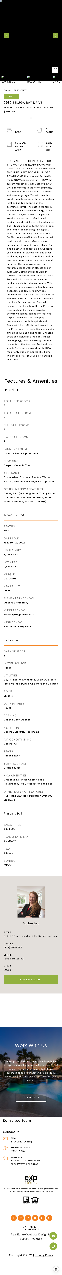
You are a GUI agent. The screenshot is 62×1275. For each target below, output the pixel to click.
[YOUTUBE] (35, 1218)
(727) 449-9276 (18, 1151)
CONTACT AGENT (31, 979)
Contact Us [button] (31, 1097)
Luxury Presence (31, 1238)
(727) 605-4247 (13, 947)
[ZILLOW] (49, 1218)
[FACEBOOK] (14, 1218)
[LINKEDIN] (28, 1218)
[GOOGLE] (42, 1218)
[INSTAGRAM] (21, 1218)
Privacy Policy (44, 1255)
